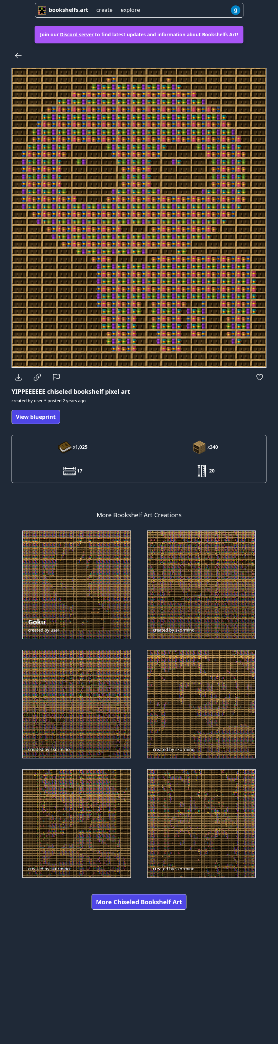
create (104, 10)
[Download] (18, 377)
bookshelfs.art (68, 10)
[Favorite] (259, 377)
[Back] (18, 55)
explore (130, 10)
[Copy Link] (37, 377)
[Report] (56, 377)
